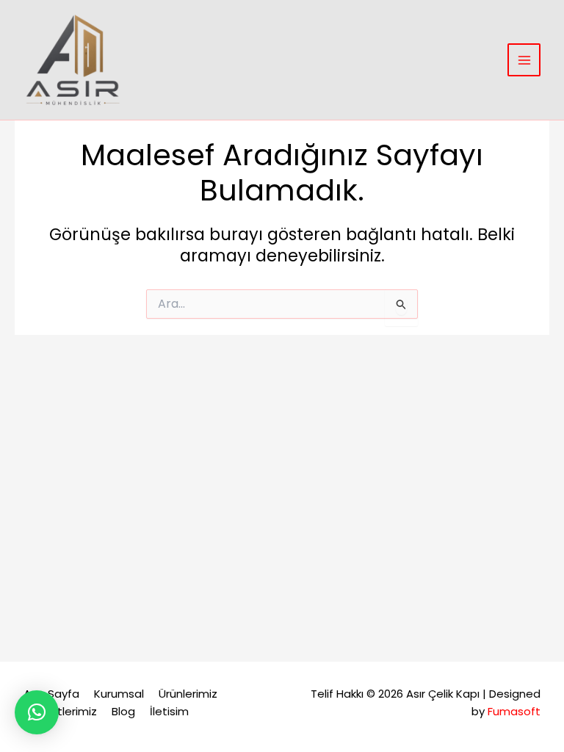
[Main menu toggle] (523, 59)
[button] (37, 712)
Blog (123, 711)
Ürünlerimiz (188, 693)
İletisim (169, 711)
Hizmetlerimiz (60, 711)
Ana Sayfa (51, 693)
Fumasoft (514, 711)
